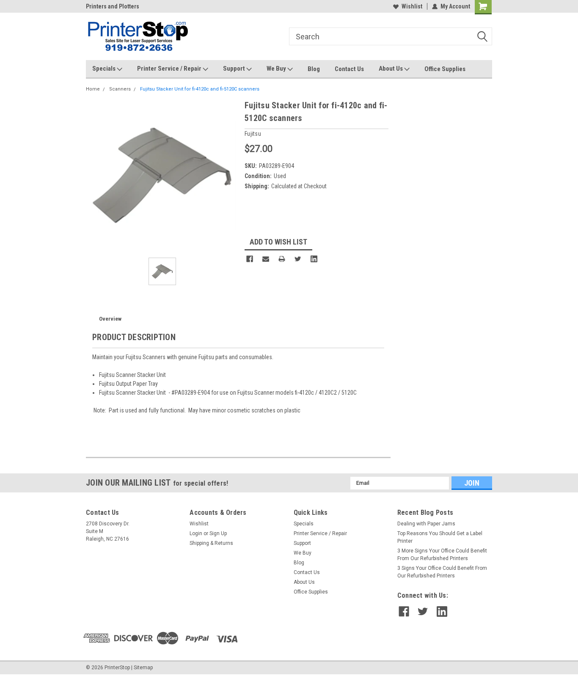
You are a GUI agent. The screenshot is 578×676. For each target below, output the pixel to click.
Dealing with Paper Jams (426, 524)
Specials (104, 68)
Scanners (120, 89)
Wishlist (412, 6)
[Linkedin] (314, 259)
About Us (391, 68)
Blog (314, 69)
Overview (110, 319)
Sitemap (143, 668)
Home (93, 89)
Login (196, 533)
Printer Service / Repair (170, 68)
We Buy (277, 68)
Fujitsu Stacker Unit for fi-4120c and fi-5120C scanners (199, 89)
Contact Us (349, 69)
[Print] (281, 259)
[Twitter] (298, 259)
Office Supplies (444, 69)
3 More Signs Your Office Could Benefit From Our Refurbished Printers (442, 554)
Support (234, 68)
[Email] (265, 259)
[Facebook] (249, 259)
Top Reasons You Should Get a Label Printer (439, 537)
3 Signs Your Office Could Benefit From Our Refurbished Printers (442, 572)
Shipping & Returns (211, 543)
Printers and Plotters (112, 6)
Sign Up (218, 533)
